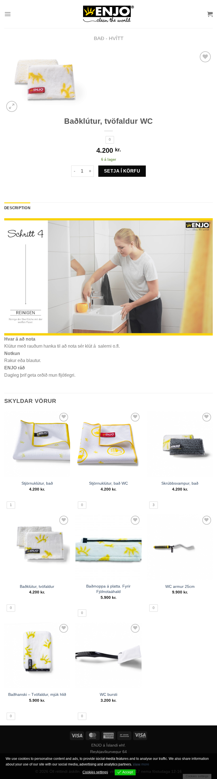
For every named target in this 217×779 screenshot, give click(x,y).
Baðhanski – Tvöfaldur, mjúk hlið (37, 694)
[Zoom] (11, 106)
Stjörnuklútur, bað (37, 483)
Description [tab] (17, 208)
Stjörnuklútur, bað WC (108, 483)
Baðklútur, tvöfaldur (37, 586)
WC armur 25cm (180, 586)
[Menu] (7, 14)
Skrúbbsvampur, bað (179, 483)
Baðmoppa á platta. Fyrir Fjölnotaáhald (108, 589)
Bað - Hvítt (108, 38)
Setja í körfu (122, 171)
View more (141, 764)
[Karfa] (210, 14)
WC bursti (108, 694)
